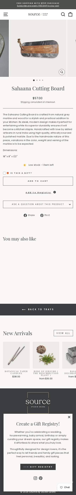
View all (63, 333)
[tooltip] (54, 192)
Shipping (25, 102)
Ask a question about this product (38, 204)
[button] (38, 191)
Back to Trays (40, 309)
